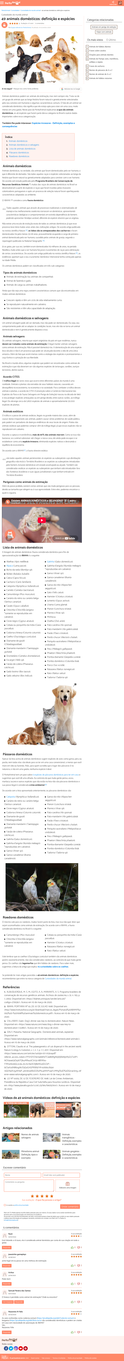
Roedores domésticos (19, 156)
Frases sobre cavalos (97, 50)
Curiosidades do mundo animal (30, 10)
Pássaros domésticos (19, 153)
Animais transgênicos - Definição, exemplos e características (71, 1139)
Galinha (50, 562)
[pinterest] (25, 1348)
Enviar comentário (70, 1207)
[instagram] (16, 1348)
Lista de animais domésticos (22, 149)
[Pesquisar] (120, 3)
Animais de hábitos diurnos (100, 46)
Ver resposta (8, 1302)
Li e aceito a (17, 1205)
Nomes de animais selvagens (30, 1136)
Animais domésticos (18, 141)
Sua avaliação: (28, 1200)
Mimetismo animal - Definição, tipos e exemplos (30, 1155)
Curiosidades (15, 10)
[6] (46, 784)
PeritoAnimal (6, 10)
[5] (77, 253)
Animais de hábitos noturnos (100, 78)
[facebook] (6, 1348)
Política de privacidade (75, 1358)
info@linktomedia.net (11, 1220)
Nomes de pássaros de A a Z (100, 70)
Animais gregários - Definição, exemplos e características (71, 1155)
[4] (44, 240)
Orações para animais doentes (101, 54)
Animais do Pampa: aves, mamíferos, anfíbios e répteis (103, 60)
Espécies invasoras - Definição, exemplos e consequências (38, 124)
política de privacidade (21, 1205)
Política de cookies (91, 1358)
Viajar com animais (104, 32)
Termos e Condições (59, 1358)
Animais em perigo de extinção (104, 27)
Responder (6, 1247)
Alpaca (9, 566)
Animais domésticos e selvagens (24, 145)
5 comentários (39, 23)
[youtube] (21, 1348)
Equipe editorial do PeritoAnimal (21, 27)
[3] (26, 230)
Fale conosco (46, 1358)
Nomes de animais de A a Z (100, 74)
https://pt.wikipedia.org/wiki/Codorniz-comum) (55, 1318)
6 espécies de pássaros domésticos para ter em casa (56, 775)
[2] (25, 450)
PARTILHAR (113, 5)
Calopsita (10, 797)
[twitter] (11, 1348)
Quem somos (35, 1358)
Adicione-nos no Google (72, 89)
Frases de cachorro (97, 66)
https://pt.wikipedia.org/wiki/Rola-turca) (26, 1320)
